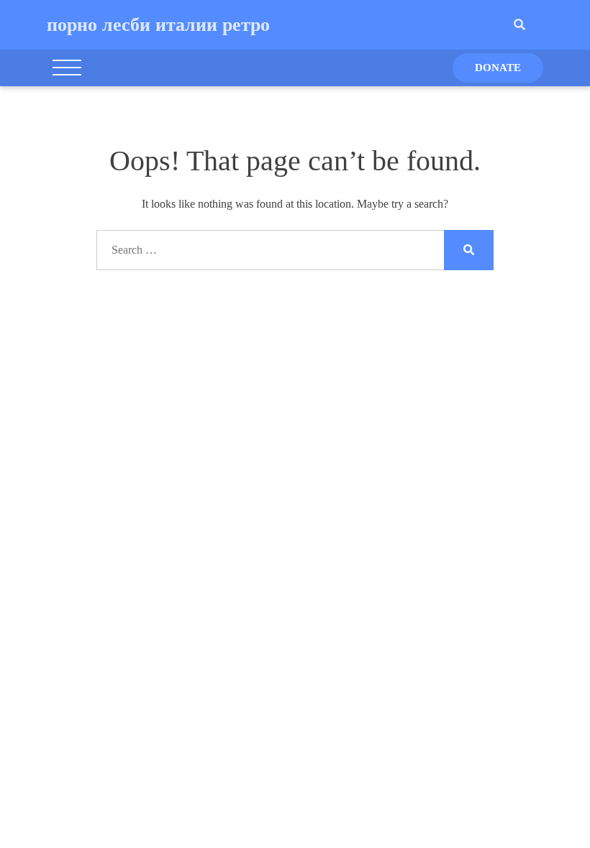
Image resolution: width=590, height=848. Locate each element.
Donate (498, 67)
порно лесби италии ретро (158, 24)
